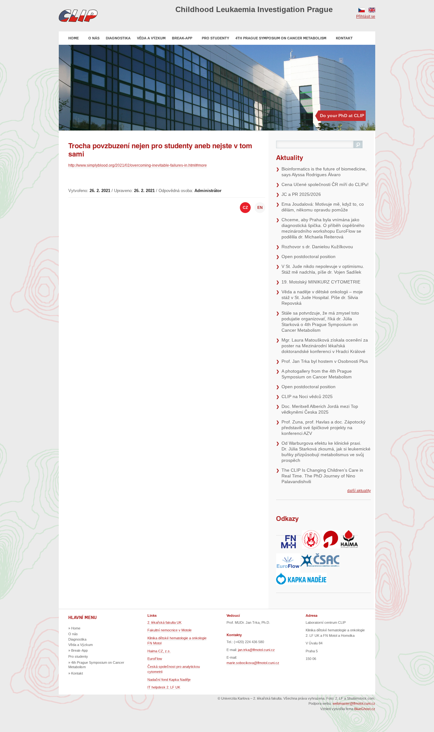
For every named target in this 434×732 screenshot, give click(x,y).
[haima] (349, 533)
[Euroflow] (288, 556)
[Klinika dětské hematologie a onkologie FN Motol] (331, 533)
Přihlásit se (365, 16)
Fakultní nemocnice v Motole (169, 630)
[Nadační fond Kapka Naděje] (301, 575)
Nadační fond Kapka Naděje (169, 680)
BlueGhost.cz (364, 709)
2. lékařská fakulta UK (164, 622)
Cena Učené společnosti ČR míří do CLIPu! (325, 184)
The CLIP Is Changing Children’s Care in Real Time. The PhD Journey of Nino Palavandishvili (322, 476)
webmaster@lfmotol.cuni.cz (354, 703)
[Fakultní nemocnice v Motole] (288, 533)
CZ (361, 10)
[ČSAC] (319, 556)
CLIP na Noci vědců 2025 (307, 396)
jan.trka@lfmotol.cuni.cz (256, 650)
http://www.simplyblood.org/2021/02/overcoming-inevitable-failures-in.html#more (137, 165)
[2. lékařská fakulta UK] (311, 533)
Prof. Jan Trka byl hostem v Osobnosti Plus (324, 361)
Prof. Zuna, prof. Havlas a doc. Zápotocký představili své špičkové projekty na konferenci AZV (323, 427)
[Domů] (78, 16)
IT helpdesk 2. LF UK (163, 687)
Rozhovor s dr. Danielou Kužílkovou (317, 246)
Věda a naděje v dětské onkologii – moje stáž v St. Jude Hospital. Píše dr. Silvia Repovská (322, 297)
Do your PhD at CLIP (342, 115)
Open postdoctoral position (308, 256)
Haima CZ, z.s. (159, 651)
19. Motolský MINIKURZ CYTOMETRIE (320, 281)
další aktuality (359, 491)
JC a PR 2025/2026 (301, 194)
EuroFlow (154, 659)
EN (372, 10)
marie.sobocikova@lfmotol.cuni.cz (253, 663)
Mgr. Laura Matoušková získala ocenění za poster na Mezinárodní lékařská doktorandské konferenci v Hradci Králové (324, 345)
